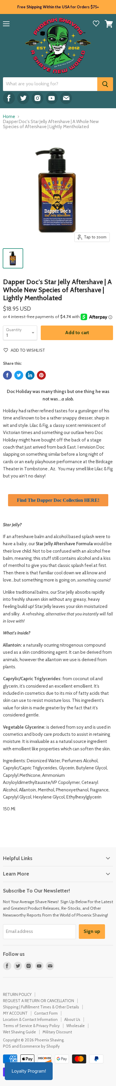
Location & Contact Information (30, 1019)
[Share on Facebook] (7, 375)
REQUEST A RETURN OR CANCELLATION (38, 1000)
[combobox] (50, 84)
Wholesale (75, 1025)
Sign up (92, 931)
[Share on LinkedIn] (30, 375)
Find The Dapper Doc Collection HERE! (58, 500)
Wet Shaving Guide (19, 1032)
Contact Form (46, 1013)
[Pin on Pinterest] (41, 375)
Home (9, 116)
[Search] (105, 84)
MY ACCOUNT (15, 1013)
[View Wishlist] (96, 24)
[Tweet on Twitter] (18, 375)
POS (7, 1046)
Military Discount (57, 1032)
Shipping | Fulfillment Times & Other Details (41, 1007)
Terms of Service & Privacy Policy (31, 1025)
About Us (72, 1019)
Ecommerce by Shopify (40, 1046)
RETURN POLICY (17, 994)
